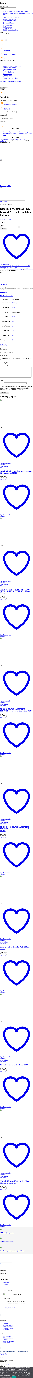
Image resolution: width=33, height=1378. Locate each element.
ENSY (14, 307)
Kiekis (1, 225)
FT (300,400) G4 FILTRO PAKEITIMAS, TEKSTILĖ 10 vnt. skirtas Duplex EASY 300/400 (14, 829)
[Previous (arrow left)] (0, 1357)
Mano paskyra (7, 1336)
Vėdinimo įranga (7, 27)
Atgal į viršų (3, 1354)
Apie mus (6, 1323)
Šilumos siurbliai (7, 25)
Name (2, 380)
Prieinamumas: (4, 204)
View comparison (4, 1364)
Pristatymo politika (8, 1325)
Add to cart (3, 228)
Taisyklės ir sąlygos (8, 1328)
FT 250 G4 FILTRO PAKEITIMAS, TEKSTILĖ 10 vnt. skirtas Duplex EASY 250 (16, 710)
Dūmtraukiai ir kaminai (9, 19)
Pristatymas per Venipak (7, 1241)
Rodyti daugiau (4, 292)
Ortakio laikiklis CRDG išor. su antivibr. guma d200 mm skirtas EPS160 (16, 472)
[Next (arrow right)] (2, 1357)
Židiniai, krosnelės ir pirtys (10, 30)
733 (13, 321)
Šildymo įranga (7, 22)
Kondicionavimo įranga (9, 20)
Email (2, 383)
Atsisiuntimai (6, 1339)
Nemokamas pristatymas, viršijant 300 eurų (12, 1251)
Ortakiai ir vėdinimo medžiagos (15, 269)
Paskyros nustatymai (8, 1341)
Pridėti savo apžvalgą (5, 219)
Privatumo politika (8, 1326)
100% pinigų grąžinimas (7, 1232)
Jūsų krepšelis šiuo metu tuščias (8, 100)
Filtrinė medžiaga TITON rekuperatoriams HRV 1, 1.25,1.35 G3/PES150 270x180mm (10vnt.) (15, 591)
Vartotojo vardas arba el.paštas (8, 112)
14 (13, 335)
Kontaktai (6, 1329)
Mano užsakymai (8, 1338)
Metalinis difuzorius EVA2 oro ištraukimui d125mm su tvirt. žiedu (15, 1182)
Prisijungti (7, 50)
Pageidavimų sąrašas (10, 54)
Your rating (3, 363)
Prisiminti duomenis (7, 118)
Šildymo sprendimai (8, 23)
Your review (4, 366)
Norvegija (15, 302)
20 (13, 326)
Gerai (14, 1377)
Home (1, 139)
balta (13, 316)
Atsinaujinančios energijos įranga (12, 17)
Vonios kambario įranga (9, 28)
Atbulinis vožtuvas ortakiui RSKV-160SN (14, 1065)
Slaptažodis (3, 115)
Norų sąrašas (6, 1342)
